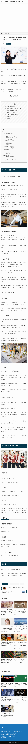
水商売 (8, 144)
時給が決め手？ (10, 139)
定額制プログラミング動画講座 (8, 734)
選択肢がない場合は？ (12, 112)
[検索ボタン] (26, 1)
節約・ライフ (8, 43)
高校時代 (9, 116)
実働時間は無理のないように (12, 137)
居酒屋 (8, 158)
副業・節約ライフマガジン (14, 1)
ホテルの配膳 (9, 143)
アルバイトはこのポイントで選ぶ (14, 108)
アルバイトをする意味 (9, 106)
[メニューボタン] (1, 1)
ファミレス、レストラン (11, 159)
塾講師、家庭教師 (10, 156)
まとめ (6, 120)
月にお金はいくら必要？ (11, 136)
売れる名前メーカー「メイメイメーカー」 (10, 737)
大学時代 (9, 118)
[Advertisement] (14, 18)
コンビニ (8, 152)
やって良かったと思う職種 (11, 114)
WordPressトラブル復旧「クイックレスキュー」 (12, 731)
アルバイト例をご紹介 (12, 110)
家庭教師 (8, 142)
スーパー (8, 153)
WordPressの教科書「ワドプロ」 (8, 733)
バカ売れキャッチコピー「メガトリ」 (9, 736)
